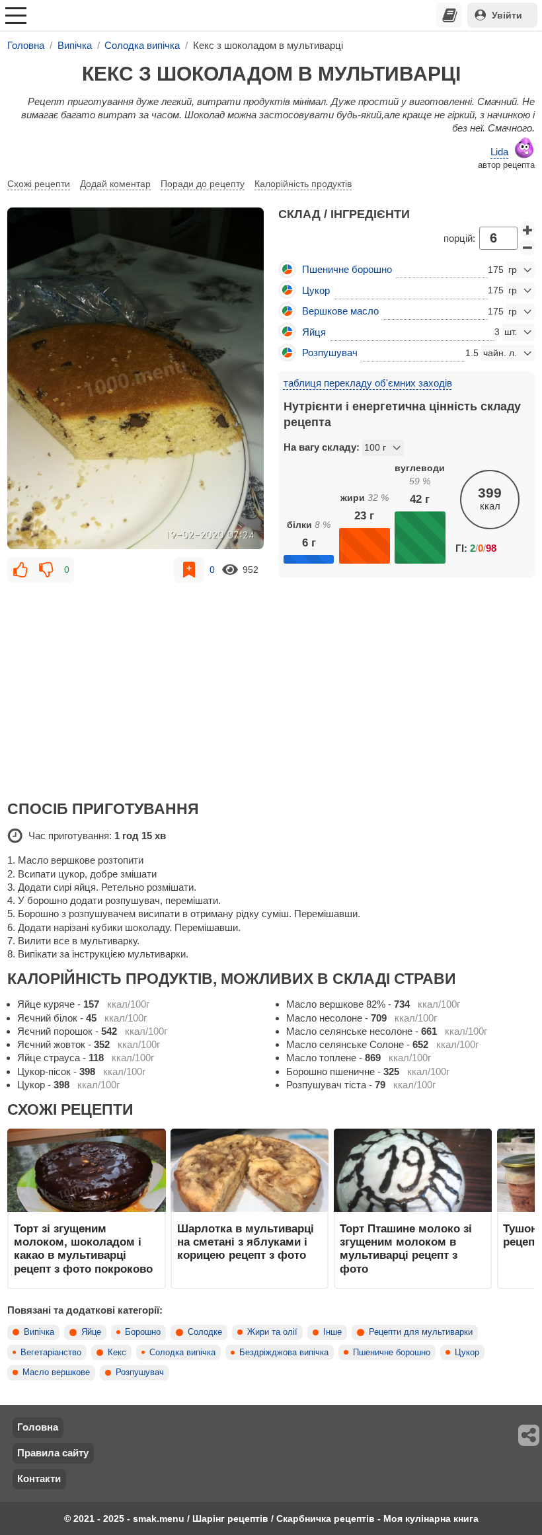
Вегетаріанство (50, 1352)
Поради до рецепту (203, 183)
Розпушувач (140, 1372)
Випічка (39, 1332)
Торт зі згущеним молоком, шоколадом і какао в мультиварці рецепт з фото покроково (83, 1248)
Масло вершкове (56, 1372)
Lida (499, 151)
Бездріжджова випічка (284, 1352)
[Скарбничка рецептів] (449, 15)
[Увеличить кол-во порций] (527, 229)
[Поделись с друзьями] (529, 1435)
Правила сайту (53, 1452)
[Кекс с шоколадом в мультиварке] (135, 377)
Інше (332, 1332)
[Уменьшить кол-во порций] (527, 248)
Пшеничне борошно (391, 1352)
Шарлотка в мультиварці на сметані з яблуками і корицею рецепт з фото (245, 1241)
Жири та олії (272, 1332)
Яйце (91, 1332)
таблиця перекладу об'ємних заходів (368, 383)
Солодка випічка (182, 1352)
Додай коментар (115, 183)
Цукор (467, 1352)
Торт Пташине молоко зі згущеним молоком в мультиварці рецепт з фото (406, 1248)
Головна (37, 1427)
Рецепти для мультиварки (421, 1332)
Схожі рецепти (38, 183)
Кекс (117, 1352)
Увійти (507, 15)
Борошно (143, 1332)
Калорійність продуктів (303, 183)
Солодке (205, 1332)
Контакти (39, 1478)
